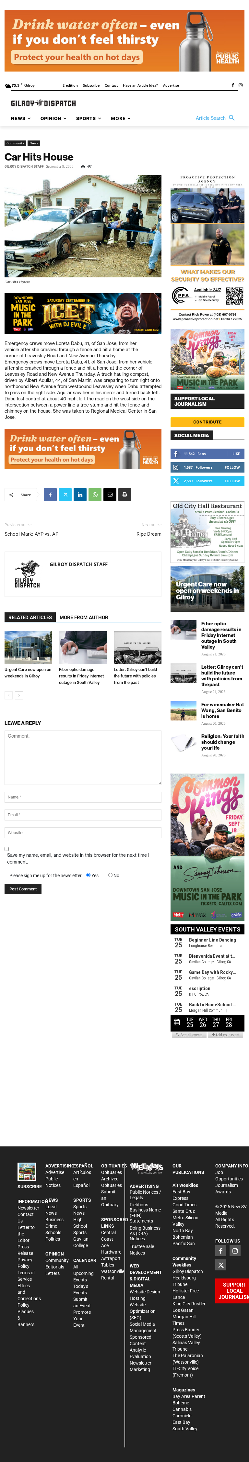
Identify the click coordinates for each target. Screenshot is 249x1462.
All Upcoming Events (83, 1273)
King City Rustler (189, 1303)
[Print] (124, 494)
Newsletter (28, 1208)
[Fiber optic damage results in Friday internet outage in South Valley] (83, 647)
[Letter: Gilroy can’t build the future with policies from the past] (137, 647)
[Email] (109, 494)
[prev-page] (9, 695)
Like (236, 453)
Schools (53, 1232)
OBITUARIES (114, 1165)
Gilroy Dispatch (187, 1271)
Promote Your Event (82, 1319)
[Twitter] (65, 494)
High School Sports (80, 1226)
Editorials (54, 1266)
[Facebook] (233, 86)
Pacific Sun (183, 1243)
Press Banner (185, 1329)
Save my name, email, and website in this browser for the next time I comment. (78, 858)
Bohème (180, 1402)
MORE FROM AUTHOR (84, 617)
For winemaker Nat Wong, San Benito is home (222, 710)
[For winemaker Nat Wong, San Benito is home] (183, 710)
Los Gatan (183, 1310)
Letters (52, 1273)
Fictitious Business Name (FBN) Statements (145, 1212)
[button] (217, 118)
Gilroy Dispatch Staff (24, 166)
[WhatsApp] (95, 494)
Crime (51, 1226)
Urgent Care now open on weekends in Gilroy (207, 590)
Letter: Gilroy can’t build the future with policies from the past (135, 676)
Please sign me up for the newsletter (45, 875)
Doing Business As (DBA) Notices (145, 1233)
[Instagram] (240, 86)
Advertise (54, 1172)
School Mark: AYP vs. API (32, 534)
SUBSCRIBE (30, 1186)
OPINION (54, 1253)
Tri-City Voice (185, 1368)
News (34, 143)
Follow (232, 467)
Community (15, 143)
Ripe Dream (148, 534)
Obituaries (111, 1172)
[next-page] (19, 695)
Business (54, 1219)
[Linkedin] (80, 494)
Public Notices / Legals (145, 1194)
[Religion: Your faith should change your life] (183, 742)
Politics (52, 1239)
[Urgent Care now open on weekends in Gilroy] (28, 647)
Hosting (138, 1298)
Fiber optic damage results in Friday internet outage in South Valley (81, 676)
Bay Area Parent (188, 1396)
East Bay (181, 1422)
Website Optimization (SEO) (143, 1311)
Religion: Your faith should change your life (222, 742)
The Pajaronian (187, 1355)
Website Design (145, 1291)
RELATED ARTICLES (30, 617)
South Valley (184, 1428)
